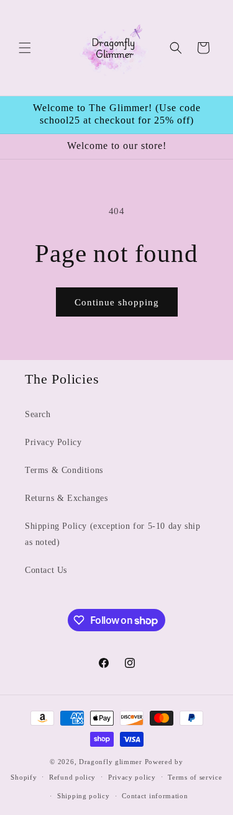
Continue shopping (117, 302)
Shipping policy (83, 795)
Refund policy (72, 777)
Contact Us (46, 570)
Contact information (155, 795)
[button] (25, 47)
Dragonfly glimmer (112, 761)
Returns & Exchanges (66, 498)
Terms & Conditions (64, 470)
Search (38, 414)
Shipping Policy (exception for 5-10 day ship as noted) (112, 533)
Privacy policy (132, 777)
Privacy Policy (53, 442)
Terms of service (195, 777)
